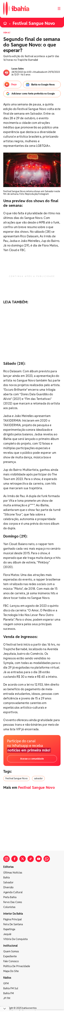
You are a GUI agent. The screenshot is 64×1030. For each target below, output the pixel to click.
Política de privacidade (16, 966)
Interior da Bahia (13, 913)
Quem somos (11, 951)
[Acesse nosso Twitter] (22, 859)
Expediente (10, 956)
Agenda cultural (12, 892)
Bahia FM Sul (10, 988)
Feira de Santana (13, 924)
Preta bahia (9, 897)
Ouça (14, 84)
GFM (6, 983)
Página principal (12, 919)
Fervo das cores (12, 902)
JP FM (6, 998)
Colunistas (9, 907)
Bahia (6, 877)
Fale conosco (11, 961)
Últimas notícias (12, 872)
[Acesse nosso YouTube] (38, 859)
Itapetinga (9, 929)
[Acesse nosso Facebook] (14, 859)
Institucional (10, 945)
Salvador (8, 882)
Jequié (7, 934)
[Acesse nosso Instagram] (6, 859)
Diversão (8, 887)
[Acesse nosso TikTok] (30, 859)
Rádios (7, 977)
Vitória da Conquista (15, 939)
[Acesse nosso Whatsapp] (46, 859)
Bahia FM (8, 993)
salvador (38, 778)
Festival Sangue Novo (34, 23)
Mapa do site (11, 971)
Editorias (8, 867)
